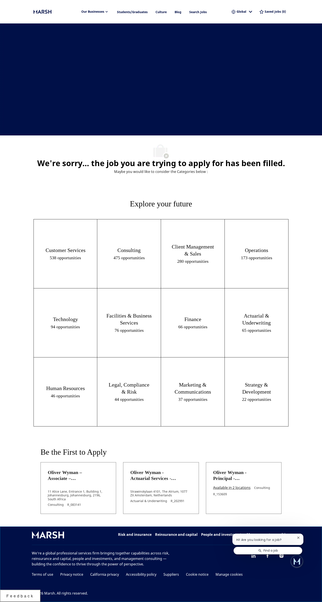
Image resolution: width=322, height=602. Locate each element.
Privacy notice (71, 574)
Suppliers (171, 574)
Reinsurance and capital (176, 534)
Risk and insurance (135, 534)
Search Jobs (198, 12)
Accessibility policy (141, 574)
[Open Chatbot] (297, 561)
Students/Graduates (132, 12)
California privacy (104, 574)
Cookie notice (197, 574)
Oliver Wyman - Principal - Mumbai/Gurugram (233, 475)
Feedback (20, 595)
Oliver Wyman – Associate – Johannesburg (65, 475)
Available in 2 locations (232, 488)
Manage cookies (229, 574)
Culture (161, 12)
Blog (178, 12)
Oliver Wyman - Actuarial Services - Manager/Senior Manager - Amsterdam (153, 475)
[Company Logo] (55, 11)
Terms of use (42, 574)
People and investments (222, 534)
